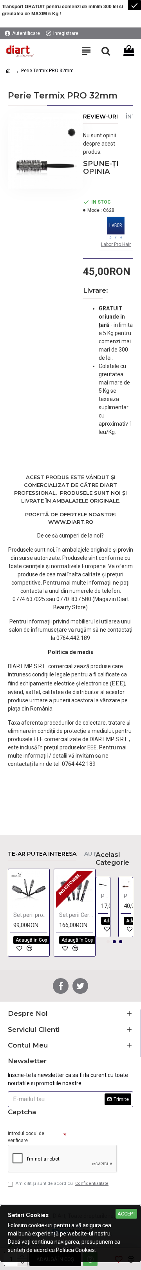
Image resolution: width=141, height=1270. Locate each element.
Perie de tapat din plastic (104, 896)
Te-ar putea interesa (42, 854)
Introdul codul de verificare (26, 1137)
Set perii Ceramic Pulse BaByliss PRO (76, 915)
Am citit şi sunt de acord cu (62, 1183)
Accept (127, 1214)
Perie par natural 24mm (127, 896)
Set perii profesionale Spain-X (30, 915)
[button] (108, 941)
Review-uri (100, 116)
